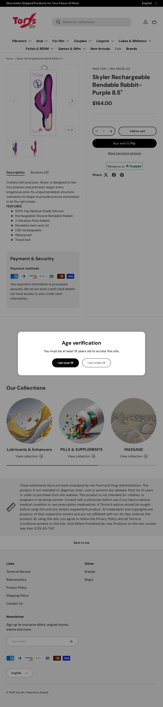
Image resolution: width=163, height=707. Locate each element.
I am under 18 (96, 363)
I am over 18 (65, 363)
